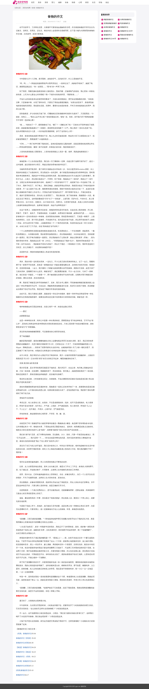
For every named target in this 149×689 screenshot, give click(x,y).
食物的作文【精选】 (24, 652)
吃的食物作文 (125, 23)
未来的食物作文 (126, 19)
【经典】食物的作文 (24, 661)
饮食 (66, 2)
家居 (87, 2)
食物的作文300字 (126, 31)
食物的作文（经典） (24, 656)
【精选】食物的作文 (24, 647)
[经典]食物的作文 (22, 670)
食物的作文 (20, 675)
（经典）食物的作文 (24, 633)
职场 (100, 2)
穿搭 (46, 2)
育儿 (53, 2)
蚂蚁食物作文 (109, 19)
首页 (32, 2)
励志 (107, 2)
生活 (93, 2)
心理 (80, 2)
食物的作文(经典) (22, 643)
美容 (39, 2)
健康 (60, 2)
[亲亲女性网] (20, 2)
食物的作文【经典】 (24, 638)
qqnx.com (77, 686)
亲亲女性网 (26, 8)
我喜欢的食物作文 (126, 35)
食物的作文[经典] (22, 666)
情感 (73, 2)
